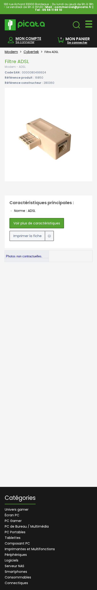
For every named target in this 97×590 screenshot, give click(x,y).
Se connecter (25, 42)
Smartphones (16, 571)
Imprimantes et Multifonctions (30, 549)
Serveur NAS (14, 566)
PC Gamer (13, 520)
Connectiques (16, 583)
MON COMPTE (28, 38)
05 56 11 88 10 (52, 10)
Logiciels (11, 560)
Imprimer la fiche (27, 236)
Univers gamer (16, 509)
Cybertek (31, 51)
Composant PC (17, 543)
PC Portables (15, 532)
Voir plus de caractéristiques (36, 223)
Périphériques (16, 554)
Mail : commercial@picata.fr (68, 7)
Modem (11, 51)
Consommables (18, 577)
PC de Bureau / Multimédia (27, 526)
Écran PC (12, 515)
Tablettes (12, 537)
